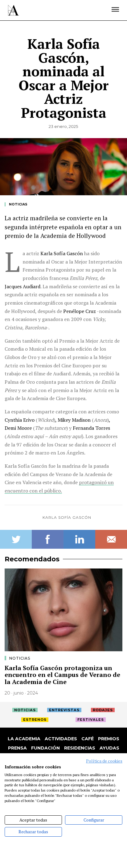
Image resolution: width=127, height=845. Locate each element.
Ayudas (109, 748)
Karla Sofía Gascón (67, 517)
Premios (108, 738)
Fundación (45, 748)
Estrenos (35, 719)
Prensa (17, 748)
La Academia (24, 738)
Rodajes (103, 710)
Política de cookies (104, 761)
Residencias (79, 748)
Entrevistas (64, 710)
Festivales (90, 719)
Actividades (61, 738)
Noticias (18, 204)
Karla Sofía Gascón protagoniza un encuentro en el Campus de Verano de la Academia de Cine (62, 675)
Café (87, 738)
